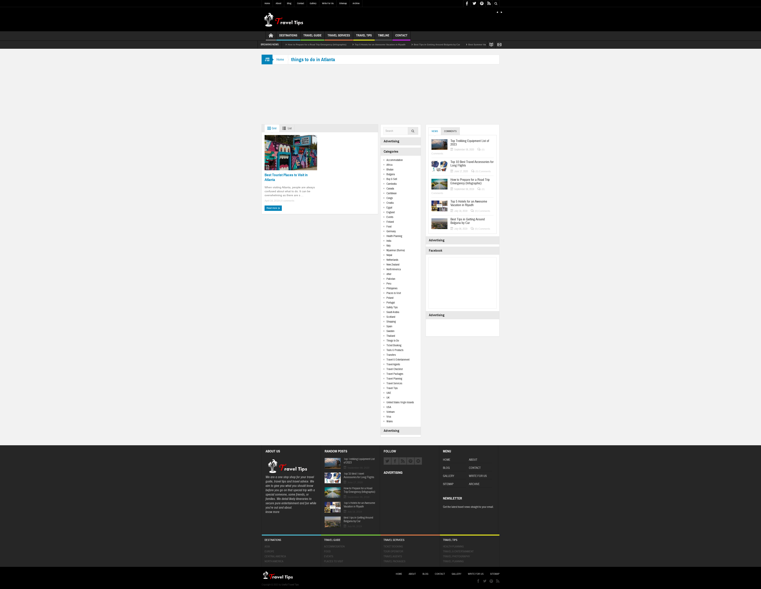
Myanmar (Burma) (395, 250)
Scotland (390, 317)
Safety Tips (392, 307)
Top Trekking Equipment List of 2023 (469, 142)
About (278, 3)
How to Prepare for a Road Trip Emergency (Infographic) (290, 44)
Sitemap (343, 3)
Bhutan (389, 169)
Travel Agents (393, 364)
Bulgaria (390, 174)
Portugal (390, 302)
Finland (390, 222)
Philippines (392, 288)
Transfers (391, 355)
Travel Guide (312, 35)
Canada (390, 188)
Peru (388, 283)
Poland (389, 298)
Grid (273, 128)
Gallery (313, 3)
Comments (450, 131)
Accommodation (394, 160)
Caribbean (391, 193)
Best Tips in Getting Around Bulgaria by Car (410, 44)
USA (388, 407)
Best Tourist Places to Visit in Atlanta (286, 177)
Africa (389, 165)
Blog (289, 3)
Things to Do (392, 341)
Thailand (390, 336)
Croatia (390, 203)
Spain (389, 326)
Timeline (383, 35)
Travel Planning (394, 379)
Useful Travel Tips (290, 584)
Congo (389, 198)
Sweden (390, 331)
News (435, 131)
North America (393, 269)
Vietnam (390, 412)
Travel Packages (394, 374)
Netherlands (392, 260)
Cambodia (391, 184)
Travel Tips (364, 35)
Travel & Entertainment (397, 360)
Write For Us (328, 3)
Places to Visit (393, 293)
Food (388, 226)
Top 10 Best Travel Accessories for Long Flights (472, 163)
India (388, 241)
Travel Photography (456, 556)
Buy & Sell (391, 179)
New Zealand (392, 264)
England (390, 212)
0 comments (287, 200)
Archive (356, 3)
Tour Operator (393, 551)
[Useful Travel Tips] (283, 19)
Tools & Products (394, 350)
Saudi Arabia (392, 312)
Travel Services (339, 35)
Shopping (391, 322)
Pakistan (390, 279)
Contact (300, 3)
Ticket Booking (393, 345)
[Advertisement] (380, 94)
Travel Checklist (394, 369)
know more (272, 512)
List (289, 128)
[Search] (413, 131)
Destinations (288, 35)
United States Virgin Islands (400, 402)
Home (267, 3)
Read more (272, 208)
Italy (388, 245)
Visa (388, 417)
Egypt (389, 207)
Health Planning (394, 236)
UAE (388, 393)
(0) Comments (483, 171)
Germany (391, 231)
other (388, 274)
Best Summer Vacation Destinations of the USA (466, 44)
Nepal (389, 255)
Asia (267, 546)
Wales (389, 421)
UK (388, 398)
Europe (269, 551)
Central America (275, 556)
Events (389, 217)
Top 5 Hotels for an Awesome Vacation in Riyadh (353, 44)
